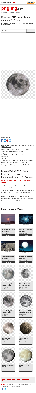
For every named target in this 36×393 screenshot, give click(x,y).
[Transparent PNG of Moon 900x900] (25, 301)
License (9, 379)
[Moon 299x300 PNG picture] (8, 328)
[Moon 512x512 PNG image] (25, 355)
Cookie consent (25, 379)
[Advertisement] (18, 52)
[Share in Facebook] (2, 140)
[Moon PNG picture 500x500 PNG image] (8, 301)
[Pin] (7, 140)
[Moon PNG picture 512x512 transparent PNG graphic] (8, 355)
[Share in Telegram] (5, 140)
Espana (14, 2)
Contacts (4, 380)
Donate (18, 379)
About (3, 379)
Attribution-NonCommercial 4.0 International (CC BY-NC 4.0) (18, 146)
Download (8, 235)
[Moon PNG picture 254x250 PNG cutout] (8, 273)
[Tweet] (10, 140)
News (13, 379)
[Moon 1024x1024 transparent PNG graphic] (25, 273)
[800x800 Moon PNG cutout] (25, 328)
